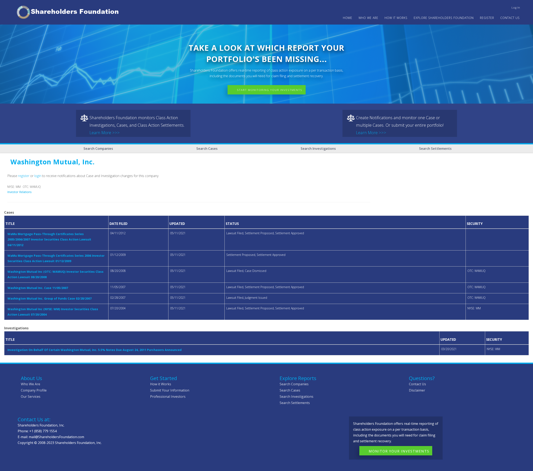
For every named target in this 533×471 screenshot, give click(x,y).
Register (487, 18)
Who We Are (30, 384)
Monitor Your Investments (399, 451)
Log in (516, 7)
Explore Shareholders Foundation (444, 18)
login (37, 176)
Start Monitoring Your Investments (269, 90)
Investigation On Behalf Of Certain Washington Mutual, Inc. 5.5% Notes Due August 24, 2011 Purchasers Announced (94, 350)
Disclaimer (417, 390)
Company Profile (34, 390)
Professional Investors (168, 396)
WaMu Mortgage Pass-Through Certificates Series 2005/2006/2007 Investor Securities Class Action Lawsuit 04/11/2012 (49, 239)
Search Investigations (318, 148)
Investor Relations (19, 192)
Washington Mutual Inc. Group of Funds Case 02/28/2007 (49, 298)
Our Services (30, 396)
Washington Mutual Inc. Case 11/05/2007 (37, 288)
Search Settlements (435, 148)
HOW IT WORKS (396, 18)
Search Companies (98, 148)
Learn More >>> (105, 132)
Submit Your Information (169, 390)
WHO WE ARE (368, 18)
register (23, 176)
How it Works (160, 384)
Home (347, 18)
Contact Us (510, 18)
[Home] (69, 11)
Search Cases (207, 148)
